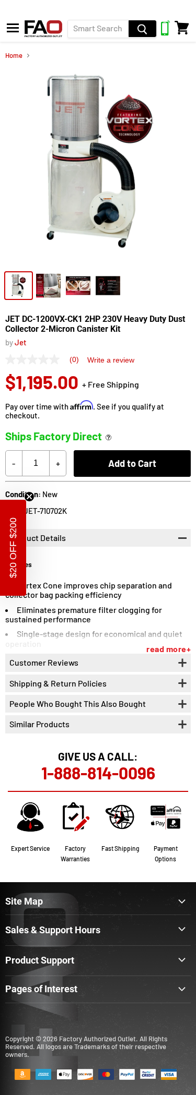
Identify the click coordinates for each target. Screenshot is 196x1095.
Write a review (110, 360)
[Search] (142, 28)
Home (13, 55)
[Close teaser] (29, 496)
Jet (21, 342)
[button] (13, 548)
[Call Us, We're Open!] (165, 32)
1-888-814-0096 (98, 773)
